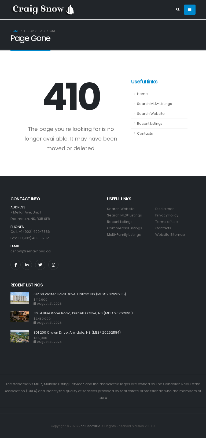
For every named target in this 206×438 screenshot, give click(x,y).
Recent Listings (150, 123)
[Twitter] (40, 265)
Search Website (151, 113)
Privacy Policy (166, 215)
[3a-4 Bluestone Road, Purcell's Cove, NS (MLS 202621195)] (22, 318)
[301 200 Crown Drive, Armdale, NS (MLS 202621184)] (22, 337)
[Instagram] (53, 265)
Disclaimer (164, 209)
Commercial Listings (124, 228)
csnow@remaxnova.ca (30, 251)
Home (14, 31)
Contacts (145, 133)
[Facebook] (15, 265)
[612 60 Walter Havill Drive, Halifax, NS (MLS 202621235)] (22, 299)
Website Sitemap (170, 234)
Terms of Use (166, 221)
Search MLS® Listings (154, 103)
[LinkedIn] (27, 265)
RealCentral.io (89, 426)
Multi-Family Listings (124, 234)
